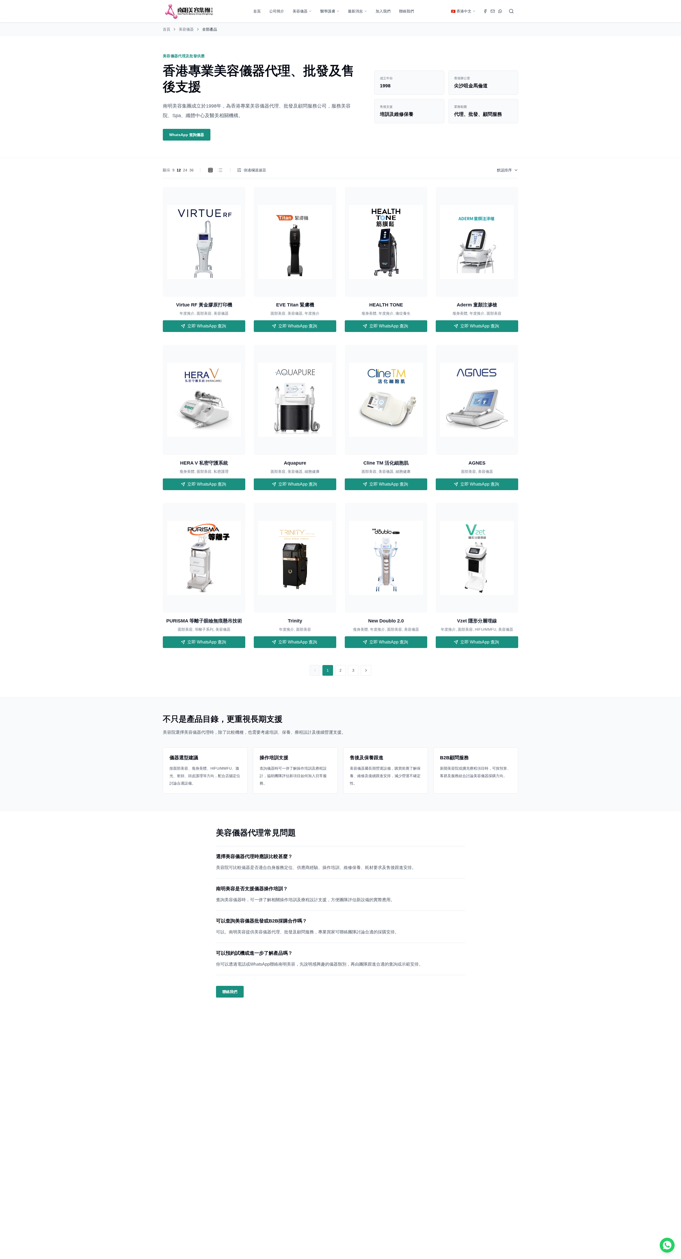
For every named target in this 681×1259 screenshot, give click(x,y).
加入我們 (383, 11)
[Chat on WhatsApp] (667, 1245)
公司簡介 (276, 11)
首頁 (257, 11)
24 (185, 170)
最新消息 (355, 11)
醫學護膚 (327, 11)
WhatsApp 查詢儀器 (186, 135)
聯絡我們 (406, 11)
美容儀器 (300, 11)
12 (179, 170)
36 (191, 170)
